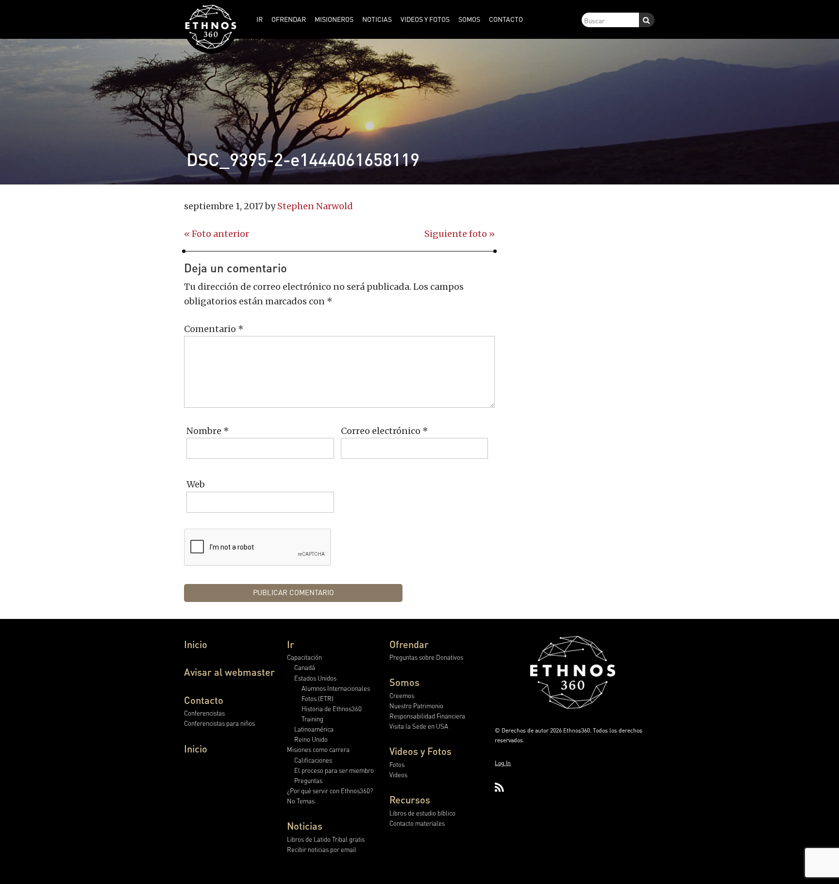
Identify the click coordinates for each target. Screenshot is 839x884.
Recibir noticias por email (321, 849)
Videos (398, 774)
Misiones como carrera (318, 749)
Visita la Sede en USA (418, 726)
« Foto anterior (216, 233)
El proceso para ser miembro (334, 770)
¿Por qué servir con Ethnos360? (330, 790)
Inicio (195, 644)
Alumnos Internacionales (336, 688)
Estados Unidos (315, 678)
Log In (503, 763)
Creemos (401, 695)
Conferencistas (204, 713)
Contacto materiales (417, 823)
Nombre (207, 430)
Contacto (203, 700)
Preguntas (308, 780)
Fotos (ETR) (318, 698)
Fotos (396, 764)
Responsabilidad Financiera (427, 716)
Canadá (304, 667)
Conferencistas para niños (219, 723)
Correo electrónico (384, 430)
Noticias (304, 825)
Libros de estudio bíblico (422, 813)
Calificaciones (313, 760)
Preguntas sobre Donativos (426, 657)
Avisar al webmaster (229, 672)
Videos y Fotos (420, 751)
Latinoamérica (314, 729)
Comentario (214, 328)
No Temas (301, 801)
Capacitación (304, 657)
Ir (290, 644)
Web (195, 484)
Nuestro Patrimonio (416, 705)
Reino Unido (311, 739)
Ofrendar (409, 644)
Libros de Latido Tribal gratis (326, 839)
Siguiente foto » (459, 233)
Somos (404, 682)
